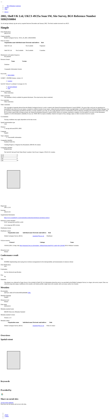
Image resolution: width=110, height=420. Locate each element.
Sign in (6, 12)
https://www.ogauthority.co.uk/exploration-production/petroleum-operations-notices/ (27, 217)
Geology (10, 81)
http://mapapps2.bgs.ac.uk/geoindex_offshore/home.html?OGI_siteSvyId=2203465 (42, 245)
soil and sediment (12, 87)
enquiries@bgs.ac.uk (38, 236)
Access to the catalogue (7, 402)
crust (9, 88)
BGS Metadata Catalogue (14, 6)
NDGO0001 (11, 75)
